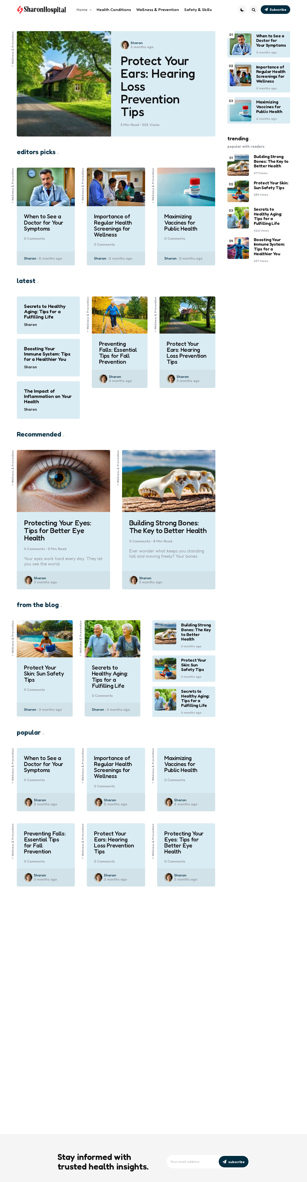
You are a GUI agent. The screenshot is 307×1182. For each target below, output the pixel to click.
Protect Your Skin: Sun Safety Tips (44, 674)
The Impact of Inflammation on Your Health (48, 396)
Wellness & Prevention (12, 48)
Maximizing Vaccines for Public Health (180, 222)
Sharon (136, 42)
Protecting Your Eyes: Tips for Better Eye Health (57, 530)
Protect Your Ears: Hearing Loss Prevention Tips (158, 86)
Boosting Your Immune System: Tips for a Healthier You (47, 354)
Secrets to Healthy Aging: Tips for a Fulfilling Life (44, 311)
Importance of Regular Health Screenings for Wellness (113, 225)
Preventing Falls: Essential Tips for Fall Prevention (118, 353)
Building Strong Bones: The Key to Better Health (168, 526)
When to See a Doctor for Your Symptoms (43, 222)
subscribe (236, 1162)
